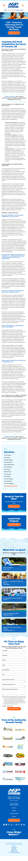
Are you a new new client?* (8, 679)
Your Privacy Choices (14, 852)
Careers (14, 816)
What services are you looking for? (10, 689)
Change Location (19, 10)
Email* (3, 665)
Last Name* (4, 655)
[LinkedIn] (24, 824)
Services (14, 808)
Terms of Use (14, 851)
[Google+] (6, 824)
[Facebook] (9, 824)
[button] (23, 5)
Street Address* (6, 669)
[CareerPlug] (4, 824)
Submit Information (14, 708)
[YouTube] (21, 824)
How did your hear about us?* (8, 684)
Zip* (3, 674)
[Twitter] (14, 824)
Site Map (14, 848)
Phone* (4, 660)
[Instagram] (16, 824)
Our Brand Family (14, 813)
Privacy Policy (17, 702)
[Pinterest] (19, 824)
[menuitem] (12, 455)
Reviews (14, 810)
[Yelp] (11, 824)
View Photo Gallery (14, 524)
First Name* (5, 650)
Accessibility (14, 847)
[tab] (22, 455)
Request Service (14, 33)
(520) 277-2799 (6, 98)
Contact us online (9, 96)
